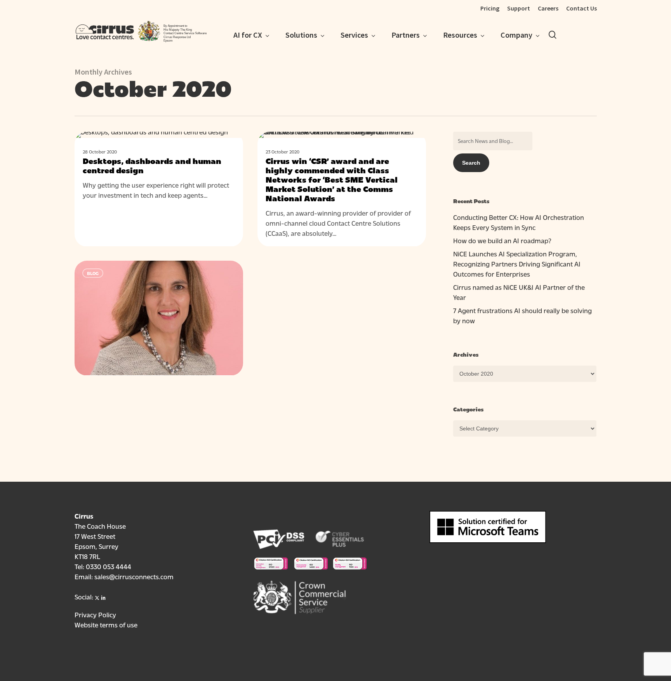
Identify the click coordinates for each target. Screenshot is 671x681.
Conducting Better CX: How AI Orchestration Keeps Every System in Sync (518, 222)
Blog (93, 144)
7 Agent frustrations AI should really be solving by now (522, 315)
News (276, 144)
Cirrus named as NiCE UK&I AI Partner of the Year (519, 292)
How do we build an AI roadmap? (502, 240)
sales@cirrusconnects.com (134, 576)
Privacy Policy (95, 614)
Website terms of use (106, 624)
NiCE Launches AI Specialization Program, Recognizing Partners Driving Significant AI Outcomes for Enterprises (517, 263)
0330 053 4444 (108, 566)
